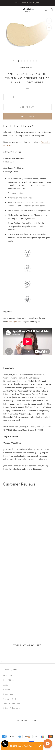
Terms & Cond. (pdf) (11, 703)
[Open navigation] (4, 10)
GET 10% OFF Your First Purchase (20, 746)
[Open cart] (51, 9)
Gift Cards (7, 675)
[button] (47, 743)
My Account (8, 694)
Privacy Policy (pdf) (11, 708)
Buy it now (27, 116)
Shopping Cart (9, 698)
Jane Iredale (27, 67)
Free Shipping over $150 (27, 3)
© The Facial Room (27, 721)
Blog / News (8, 680)
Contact (6, 689)
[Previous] (13, 60)
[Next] (41, 60)
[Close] (40, 746)
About (5, 684)
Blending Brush (13, 321)
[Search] (46, 10)
